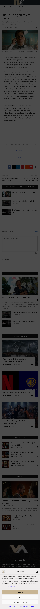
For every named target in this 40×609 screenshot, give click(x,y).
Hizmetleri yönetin (11, 586)
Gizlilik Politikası (23, 606)
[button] (37, 572)
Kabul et (20, 592)
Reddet (20, 597)
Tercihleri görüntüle (20, 602)
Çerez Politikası (12, 606)
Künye (32, 606)
